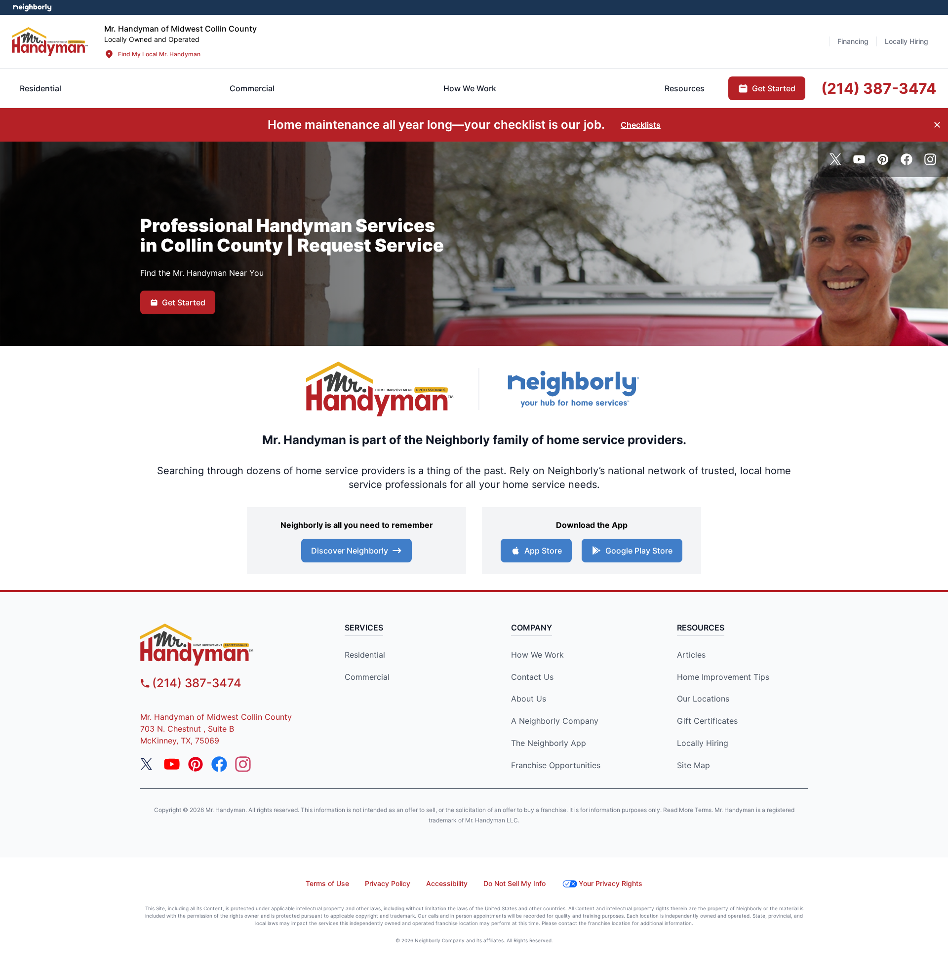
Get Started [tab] (773, 88)
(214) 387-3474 (196, 683)
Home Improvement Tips (723, 677)
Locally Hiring (702, 743)
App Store (543, 551)
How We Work (537, 655)
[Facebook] (906, 159)
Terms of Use (327, 883)
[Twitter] (835, 159)
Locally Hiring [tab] (906, 41)
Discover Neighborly (349, 551)
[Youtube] (859, 159)
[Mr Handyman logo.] (50, 41)
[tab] (252, 88)
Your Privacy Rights (610, 883)
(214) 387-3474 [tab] (878, 88)
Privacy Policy (387, 883)
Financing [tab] (853, 41)
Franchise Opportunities (555, 765)
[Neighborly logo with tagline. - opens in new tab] (572, 389)
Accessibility (447, 883)
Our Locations (703, 699)
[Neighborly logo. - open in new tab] (32, 7)
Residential (365, 655)
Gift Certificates (707, 721)
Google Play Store (638, 551)
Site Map (693, 765)
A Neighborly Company (554, 721)
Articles (691, 655)
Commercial (367, 677)
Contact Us (532, 677)
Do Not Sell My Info (514, 883)
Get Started (183, 302)
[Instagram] (930, 159)
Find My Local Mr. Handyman (159, 54)
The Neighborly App (548, 743)
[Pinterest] (883, 159)
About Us (528, 699)
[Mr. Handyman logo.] (380, 389)
